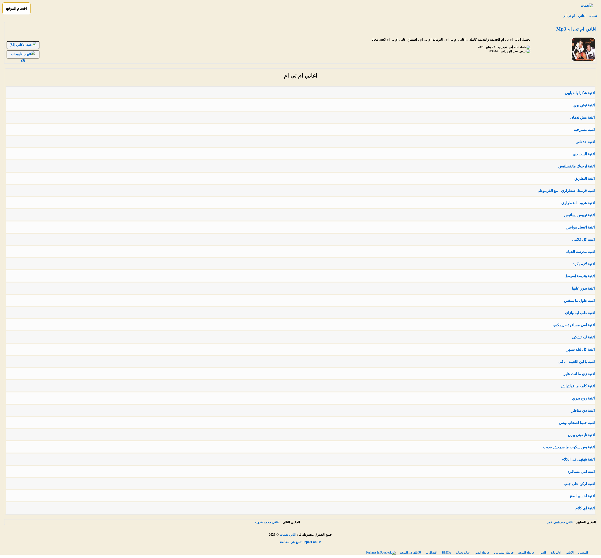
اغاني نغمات (288, 534)
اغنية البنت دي (584, 154)
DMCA (446, 552)
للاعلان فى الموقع (410, 552)
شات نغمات (463, 552)
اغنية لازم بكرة (584, 264)
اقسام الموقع (16, 8)
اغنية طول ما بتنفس (579, 300)
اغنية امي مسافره (581, 471)
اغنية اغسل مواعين (580, 227)
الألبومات (556, 552)
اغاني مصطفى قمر (560, 522)
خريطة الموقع (526, 552)
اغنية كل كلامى (583, 239)
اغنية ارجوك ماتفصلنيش (576, 166)
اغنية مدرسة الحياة (580, 252)
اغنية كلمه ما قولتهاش (578, 386)
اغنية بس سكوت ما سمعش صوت (569, 447)
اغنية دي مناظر (583, 410)
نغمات (593, 16)
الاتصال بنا (431, 552)
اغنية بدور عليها (583, 288)
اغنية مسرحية (584, 130)
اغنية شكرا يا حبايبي (580, 93)
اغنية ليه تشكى (583, 337)
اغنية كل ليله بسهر (581, 349)
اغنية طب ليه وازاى (580, 313)
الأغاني (570, 552)
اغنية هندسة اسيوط (580, 276)
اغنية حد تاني (585, 142)
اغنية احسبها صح (582, 496)
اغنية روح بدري (583, 398)
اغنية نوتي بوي (584, 105)
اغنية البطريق (584, 178)
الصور (542, 552)
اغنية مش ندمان (582, 117)
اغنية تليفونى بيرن (581, 435)
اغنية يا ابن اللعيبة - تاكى (577, 362)
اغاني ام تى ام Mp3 (576, 29)
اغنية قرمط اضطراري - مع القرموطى (566, 191)
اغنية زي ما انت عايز (579, 374)
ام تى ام (569, 16)
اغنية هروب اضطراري (578, 203)
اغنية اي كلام (585, 508)
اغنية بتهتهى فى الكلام (578, 459)
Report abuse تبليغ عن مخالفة (300, 542)
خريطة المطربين (504, 552)
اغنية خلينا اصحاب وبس (577, 423)
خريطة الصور (481, 552)
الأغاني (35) (18, 44)
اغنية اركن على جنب (579, 484)
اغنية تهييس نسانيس (579, 215)
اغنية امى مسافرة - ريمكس (574, 325)
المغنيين (583, 552)
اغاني (582, 16)
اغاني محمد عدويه (267, 522)
